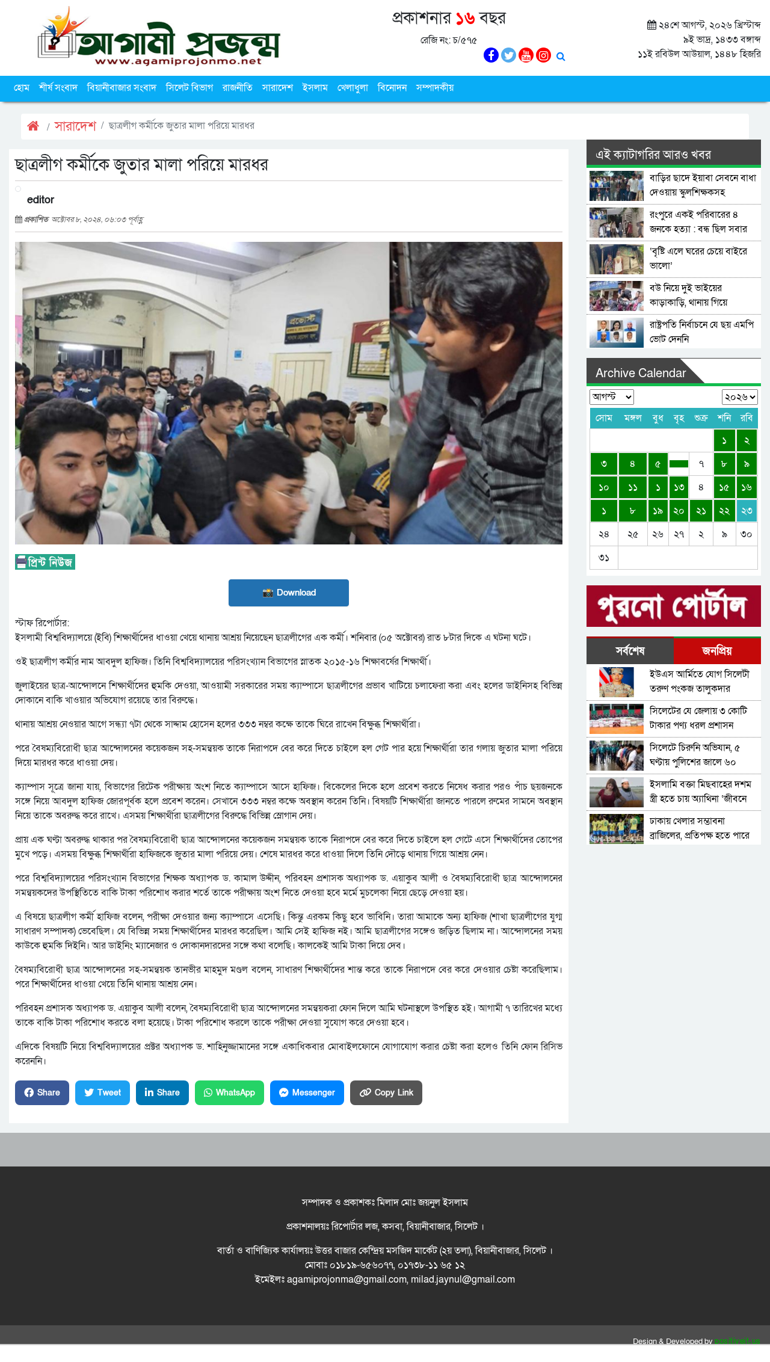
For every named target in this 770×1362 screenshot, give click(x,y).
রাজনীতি (238, 87)
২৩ (747, 510)
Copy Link (394, 1093)
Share (48, 1093)
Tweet (109, 1093)
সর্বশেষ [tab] (630, 651)
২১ (701, 510)
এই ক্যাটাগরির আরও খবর (653, 155)
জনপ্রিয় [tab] (717, 651)
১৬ (746, 487)
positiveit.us (738, 1341)
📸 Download (289, 593)
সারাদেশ (277, 87)
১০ (604, 487)
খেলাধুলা (352, 87)
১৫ (724, 487)
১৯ (658, 510)
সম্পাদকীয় (435, 87)
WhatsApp (235, 1093)
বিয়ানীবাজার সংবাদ (121, 87)
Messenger (313, 1093)
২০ (679, 510)
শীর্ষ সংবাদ (58, 87)
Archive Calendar (641, 373)
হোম (21, 87)
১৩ (679, 487)
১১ (633, 487)
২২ (724, 510)
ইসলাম (315, 87)
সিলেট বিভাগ (189, 87)
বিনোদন (392, 87)
